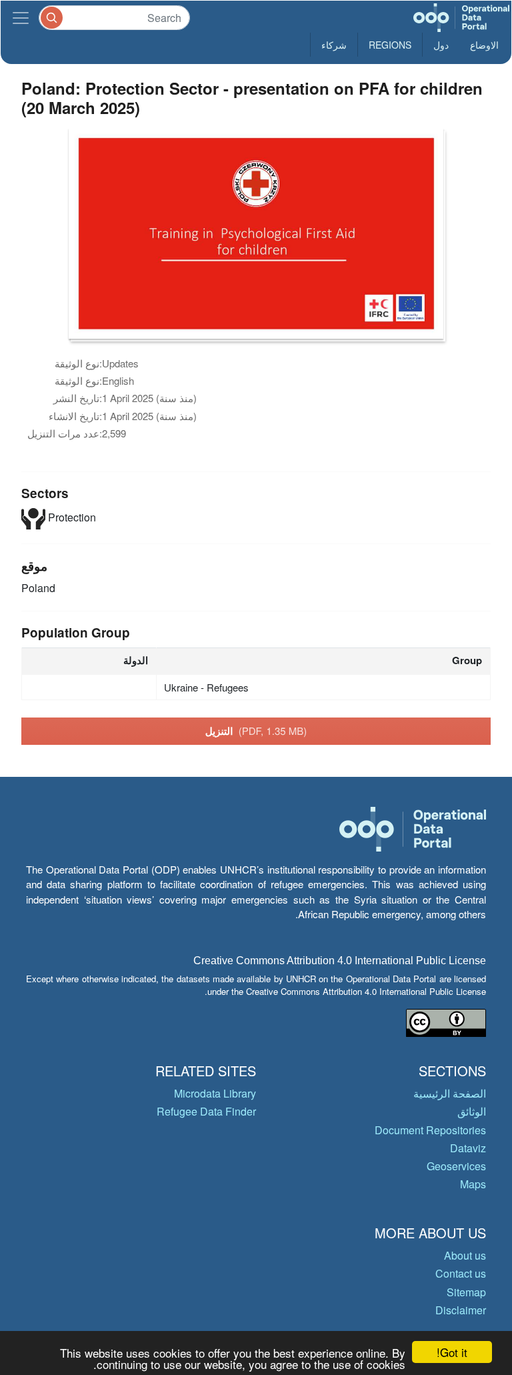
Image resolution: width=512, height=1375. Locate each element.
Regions (390, 44)
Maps (473, 1184)
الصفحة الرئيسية (449, 1093)
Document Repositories (430, 1130)
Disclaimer (460, 1310)
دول (441, 44)
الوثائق (471, 1111)
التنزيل (256, 731)
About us (465, 1255)
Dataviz (468, 1148)
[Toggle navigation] (21, 18)
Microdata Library (215, 1093)
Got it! (452, 1352)
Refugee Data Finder (206, 1111)
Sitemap (466, 1292)
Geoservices (456, 1166)
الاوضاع (484, 44)
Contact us (460, 1273)
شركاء (334, 44)
